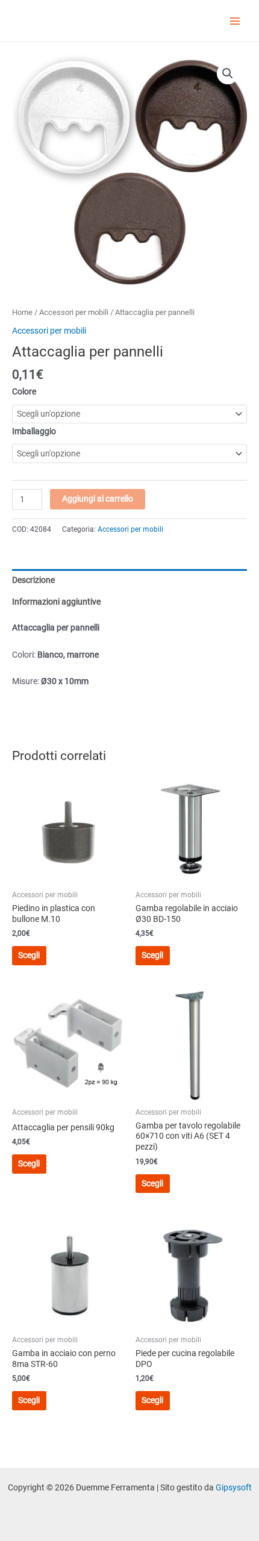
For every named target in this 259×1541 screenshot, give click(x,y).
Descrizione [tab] (33, 580)
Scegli (29, 955)
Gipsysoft (234, 1487)
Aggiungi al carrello (97, 498)
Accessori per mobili (73, 312)
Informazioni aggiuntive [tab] (56, 601)
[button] (228, 73)
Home (22, 312)
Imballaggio (34, 431)
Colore (24, 391)
